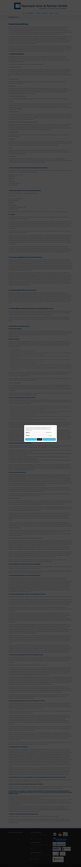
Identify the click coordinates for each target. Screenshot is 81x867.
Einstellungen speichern (49, 439)
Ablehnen (39, 439)
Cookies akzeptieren (31, 439)
